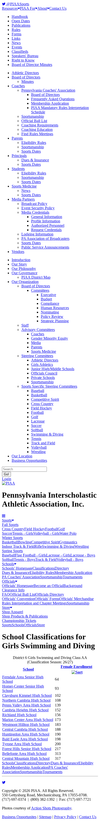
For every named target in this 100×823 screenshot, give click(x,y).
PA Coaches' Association (21, 577)
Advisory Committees (38, 330)
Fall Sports (10, 525)
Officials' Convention (18, 599)
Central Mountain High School (26, 758)
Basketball (39, 395)
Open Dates (21, 21)
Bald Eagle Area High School (25, 739)
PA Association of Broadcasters (45, 238)
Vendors (18, 252)
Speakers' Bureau (25, 56)
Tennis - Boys (24, 559)
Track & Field (46, 559)
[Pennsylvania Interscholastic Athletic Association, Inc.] (8, 483)
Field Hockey (41, 408)
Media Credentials (35, 212)
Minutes (27, 81)
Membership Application (50, 103)
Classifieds (20, 51)
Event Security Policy (38, 208)
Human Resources (55, 308)
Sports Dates (31, 151)
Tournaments (73, 577)
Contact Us (58, 8)
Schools (8, 564)
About (42, 8)
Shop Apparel (12, 612)
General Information (46, 217)
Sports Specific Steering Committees (49, 386)
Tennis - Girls (22, 533)
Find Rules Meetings (37, 134)
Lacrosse (38, 421)
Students (18, 169)
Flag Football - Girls (30, 555)
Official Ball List (34, 121)
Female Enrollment (76, 667)
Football (37, 412)
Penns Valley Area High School (26, 705)
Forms (16, 34)
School (28, 669)
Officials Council (44, 373)
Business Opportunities (29, 460)
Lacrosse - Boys (82, 555)
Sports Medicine (24, 186)
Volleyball (39, 447)
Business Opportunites (19, 817)
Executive (48, 295)
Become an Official (48, 586)
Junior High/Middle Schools (52, 369)
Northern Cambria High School (26, 700)
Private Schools (43, 378)
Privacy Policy (65, 817)
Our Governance (24, 273)
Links (16, 38)
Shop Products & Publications (25, 616)
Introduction (21, 260)
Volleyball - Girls (46, 533)
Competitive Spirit (45, 399)
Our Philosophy (24, 268)
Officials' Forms (47, 599)
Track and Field (43, 443)
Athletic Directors (25, 73)
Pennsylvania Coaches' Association (48, 90)
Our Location (22, 456)
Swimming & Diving (47, 434)
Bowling (24, 542)
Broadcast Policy (34, 204)
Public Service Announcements (45, 247)
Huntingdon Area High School (25, 734)
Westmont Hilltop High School (26, 724)
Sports (7, 520)
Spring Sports (12, 551)
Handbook (20, 17)
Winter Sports (12, 538)
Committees (40, 290)
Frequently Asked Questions (53, 99)
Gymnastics (68, 542)
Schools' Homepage (17, 568)
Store (6, 607)
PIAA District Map (35, 277)
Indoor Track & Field (18, 546)
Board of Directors (26, 77)
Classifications (44, 568)
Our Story (19, 264)
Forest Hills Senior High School (26, 749)
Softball (37, 430)
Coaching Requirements (39, 125)
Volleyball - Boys (70, 559)
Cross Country (42, 404)
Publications (21, 25)
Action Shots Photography (51, 808)
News (16, 43)
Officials (8, 581)
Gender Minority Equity (49, 338)
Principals (19, 156)
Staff (25, 325)
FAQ (6, 594)
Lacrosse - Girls (58, 555)
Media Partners (23, 199)
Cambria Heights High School (25, 710)
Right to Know (23, 60)
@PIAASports (17, 4)
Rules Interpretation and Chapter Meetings (34, 603)
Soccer (36, 425)
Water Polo (67, 533)
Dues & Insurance (35, 160)
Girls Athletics (42, 364)
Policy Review (52, 316)
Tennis (36, 439)
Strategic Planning (55, 321)
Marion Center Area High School (27, 720)
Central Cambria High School (25, 729)
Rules (16, 30)
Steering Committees (37, 356)
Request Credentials (46, 230)
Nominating (50, 312)
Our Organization (25, 282)
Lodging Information (37, 234)
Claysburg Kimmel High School (27, 695)
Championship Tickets (19, 621)
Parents (17, 138)
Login (6, 479)
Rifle (38, 546)
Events (17, 47)
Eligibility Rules (33, 143)
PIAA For (27, 8)
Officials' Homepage (17, 586)
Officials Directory (49, 594)
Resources (10, 8)
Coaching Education (37, 129)
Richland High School (19, 715)
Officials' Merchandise (76, 599)
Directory (62, 568)
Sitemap (45, 817)
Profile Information (45, 221)
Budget (46, 299)
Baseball (37, 391)
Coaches (18, 86)
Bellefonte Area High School (24, 754)
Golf (34, 417)
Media (36, 343)
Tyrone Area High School (22, 744)
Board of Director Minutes (32, 65)
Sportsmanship (32, 116)
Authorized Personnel (47, 225)
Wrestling (38, 452)
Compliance (50, 303)
